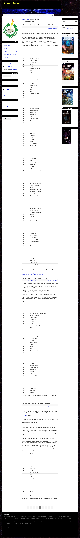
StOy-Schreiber (33, 15)
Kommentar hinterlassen (52, 28)
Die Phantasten (6, 101)
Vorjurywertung (35, 274)
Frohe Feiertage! (6, 48)
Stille (67, 518)
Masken (39, 518)
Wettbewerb (12, 15)
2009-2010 (5, 516)
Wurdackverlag (6, 106)
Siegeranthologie (59, 518)
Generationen (7, 518)
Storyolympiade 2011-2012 (44, 521)
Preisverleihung (50, 518)
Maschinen (45, 273)
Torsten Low (59, 521)
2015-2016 (21, 516)
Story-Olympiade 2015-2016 (15, 521)
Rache (54, 518)
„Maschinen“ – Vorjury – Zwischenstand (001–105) (38, 25)
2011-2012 (9, 516)
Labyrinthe (28, 518)
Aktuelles (5, 15)
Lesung (32, 518)
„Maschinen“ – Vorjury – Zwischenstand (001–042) (38, 278)
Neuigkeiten (45, 518)
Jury (39, 26)
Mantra (44, 535)
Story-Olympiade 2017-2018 (27, 521)
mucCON (42, 518)
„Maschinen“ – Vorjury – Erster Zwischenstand (37, 403)
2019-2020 (34, 516)
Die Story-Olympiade (12, 3)
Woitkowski (25, 26)
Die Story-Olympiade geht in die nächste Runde (10, 54)
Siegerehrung (64, 518)
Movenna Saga (6, 112)
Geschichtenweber (37, 273)
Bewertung (46, 516)
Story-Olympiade (50, 273)
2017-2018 (26, 273)
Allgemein (36, 26)
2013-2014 (14, 516)
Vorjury (31, 274)
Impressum (40, 15)
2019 (31, 516)
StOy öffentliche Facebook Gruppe (8, 94)
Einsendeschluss (61, 516)
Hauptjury (21, 518)
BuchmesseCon (56, 516)
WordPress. (48, 535)
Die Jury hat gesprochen (7, 45)
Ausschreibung (31, 273)
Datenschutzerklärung (49, 15)
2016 (24, 516)
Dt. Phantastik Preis (6, 89)
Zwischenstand (40, 274)
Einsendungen (66, 516)
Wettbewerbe (50, 26)
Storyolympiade (35, 521)
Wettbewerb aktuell (44, 26)
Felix (70, 516)
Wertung (14, 523)
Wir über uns (18, 15)
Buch (49, 516)
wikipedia (5, 95)
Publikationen (25, 15)
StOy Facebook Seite (6, 92)
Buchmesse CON (52, 516)
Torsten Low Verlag (66, 521)
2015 (17, 516)
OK (75, 21)
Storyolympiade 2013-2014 (54, 521)
